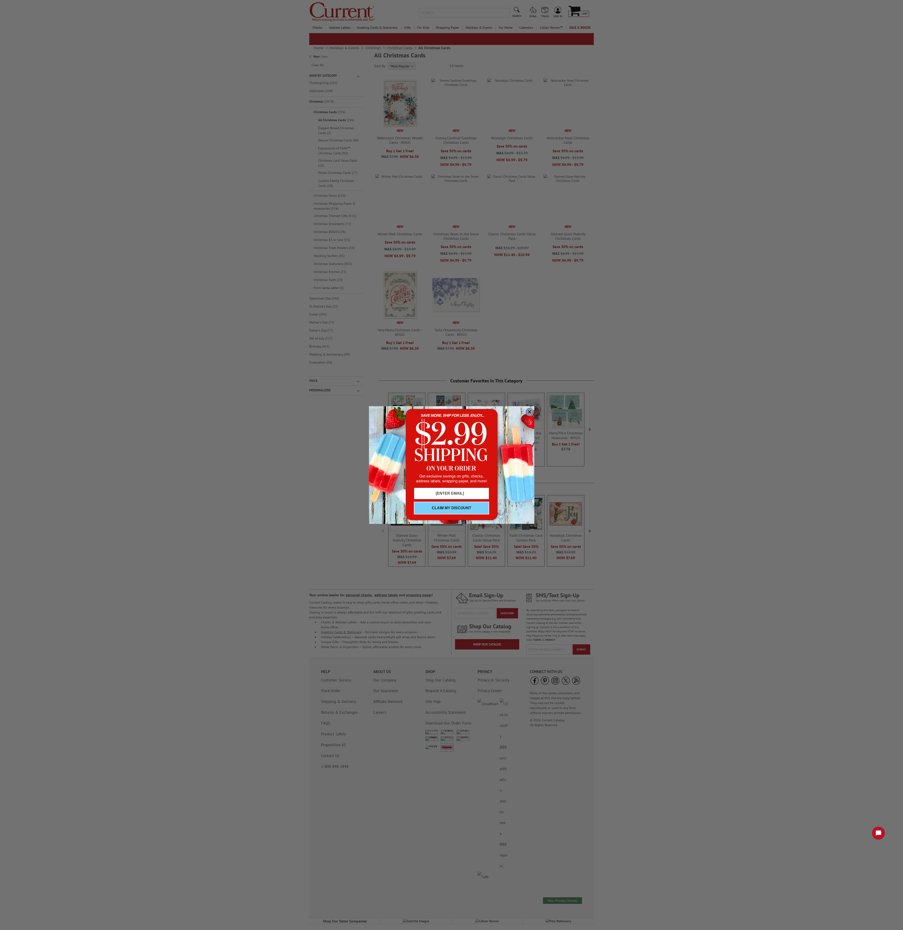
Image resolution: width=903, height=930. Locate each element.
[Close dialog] (529, 412)
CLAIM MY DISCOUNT (451, 508)
